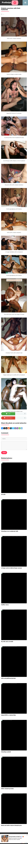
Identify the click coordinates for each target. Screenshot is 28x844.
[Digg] (6, 428)
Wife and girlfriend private (8, 678)
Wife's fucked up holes (7, 788)
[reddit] (9, 428)
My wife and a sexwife (7, 641)
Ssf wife (3, 494)
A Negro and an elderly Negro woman (11, 568)
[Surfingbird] (13, 428)
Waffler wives (5, 604)
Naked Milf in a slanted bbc (8, 715)
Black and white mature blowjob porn (11, 825)
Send (4, 452)
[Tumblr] (15, 428)
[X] (4, 428)
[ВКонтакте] (2, 428)
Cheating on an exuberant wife (9, 531)
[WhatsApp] (19, 428)
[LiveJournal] (11, 428)
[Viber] (17, 428)
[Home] (9, 2)
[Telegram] (22, 428)
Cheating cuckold (6, 751)
